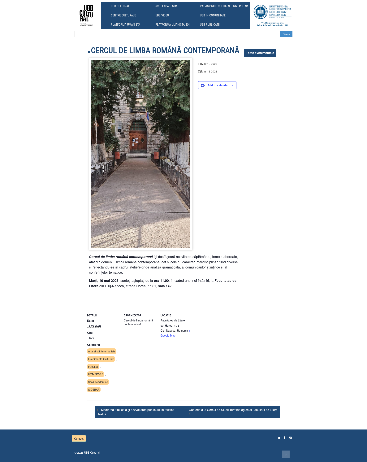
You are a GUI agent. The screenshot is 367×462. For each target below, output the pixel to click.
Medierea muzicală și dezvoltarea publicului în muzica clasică (135, 412)
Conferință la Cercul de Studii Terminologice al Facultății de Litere (233, 410)
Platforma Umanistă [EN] (172, 24)
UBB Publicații (210, 24)
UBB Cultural (120, 6)
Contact (79, 438)
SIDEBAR (94, 389)
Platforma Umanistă (125, 24)
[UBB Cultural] (86, 15)
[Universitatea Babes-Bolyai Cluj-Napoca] (272, 15)
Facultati (93, 366)
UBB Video (162, 15)
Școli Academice (166, 6)
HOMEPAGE (95, 374)
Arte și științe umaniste (101, 351)
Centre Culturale (123, 15)
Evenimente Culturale (101, 359)
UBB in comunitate (213, 15)
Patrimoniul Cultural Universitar (224, 6)
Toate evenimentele (260, 52)
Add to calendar (218, 85)
